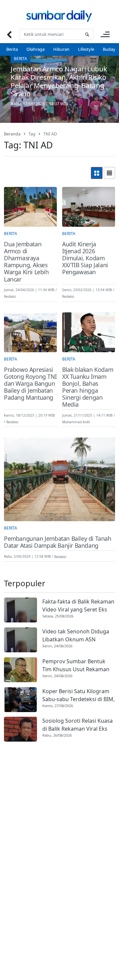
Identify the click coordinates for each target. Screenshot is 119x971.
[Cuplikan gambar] (20, 610)
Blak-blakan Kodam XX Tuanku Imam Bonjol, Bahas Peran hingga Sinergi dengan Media (87, 387)
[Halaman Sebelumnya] (9, 34)
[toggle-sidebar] (105, 34)
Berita (12, 49)
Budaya (110, 49)
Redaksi (10, 296)
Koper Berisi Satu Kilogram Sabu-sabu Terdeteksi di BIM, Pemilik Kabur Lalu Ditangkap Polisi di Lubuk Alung (78, 695)
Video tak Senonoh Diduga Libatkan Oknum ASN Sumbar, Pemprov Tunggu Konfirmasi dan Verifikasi (75, 635)
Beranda (12, 134)
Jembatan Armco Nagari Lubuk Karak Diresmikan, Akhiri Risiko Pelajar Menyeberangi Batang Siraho (59, 81)
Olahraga (35, 49)
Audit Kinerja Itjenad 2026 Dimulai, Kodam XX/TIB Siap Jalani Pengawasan (85, 258)
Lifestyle (86, 49)
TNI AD (50, 134)
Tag (31, 134)
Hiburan (61, 49)
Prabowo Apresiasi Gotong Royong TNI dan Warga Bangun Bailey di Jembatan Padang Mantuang (30, 383)
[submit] (87, 34)
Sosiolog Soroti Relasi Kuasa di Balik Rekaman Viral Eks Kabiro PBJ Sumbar (77, 725)
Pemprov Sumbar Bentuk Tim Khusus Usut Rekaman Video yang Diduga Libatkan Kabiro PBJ (77, 665)
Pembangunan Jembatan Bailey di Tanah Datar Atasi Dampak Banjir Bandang (57, 542)
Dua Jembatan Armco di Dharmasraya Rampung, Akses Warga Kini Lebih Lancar (26, 262)
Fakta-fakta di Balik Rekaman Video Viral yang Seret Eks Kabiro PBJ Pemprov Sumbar (78, 605)
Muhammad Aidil (76, 421)
